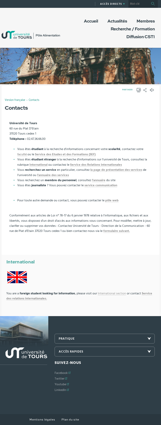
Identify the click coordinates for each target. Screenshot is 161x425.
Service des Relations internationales (96, 164)
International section (112, 293)
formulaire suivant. (116, 230)
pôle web (112, 200)
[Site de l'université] (23, 356)
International (38, 164)
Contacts (34, 100)
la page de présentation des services (116, 169)
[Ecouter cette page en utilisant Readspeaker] (152, 91)
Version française (15, 100)
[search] (138, 4)
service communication (100, 185)
